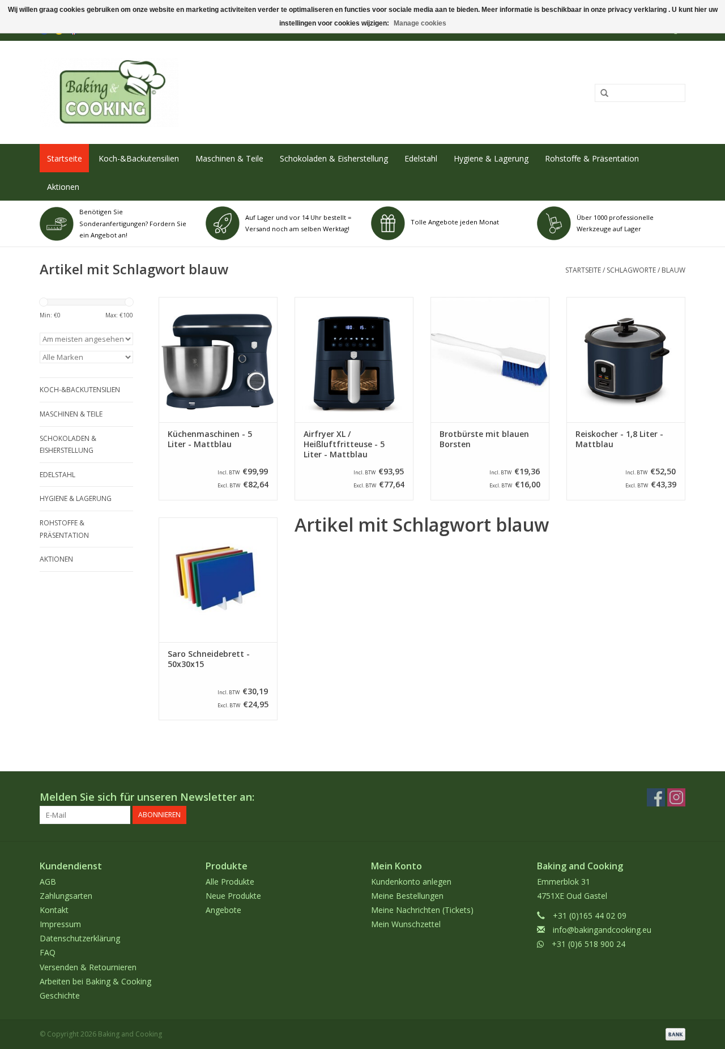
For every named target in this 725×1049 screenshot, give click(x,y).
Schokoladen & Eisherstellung (334, 158)
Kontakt (54, 909)
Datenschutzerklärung (80, 938)
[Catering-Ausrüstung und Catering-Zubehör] (230, 92)
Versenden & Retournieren (88, 967)
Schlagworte (631, 270)
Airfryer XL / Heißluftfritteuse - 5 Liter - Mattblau (344, 444)
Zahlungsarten (66, 895)
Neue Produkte (233, 895)
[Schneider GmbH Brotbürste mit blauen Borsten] (489, 359)
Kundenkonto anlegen (411, 881)
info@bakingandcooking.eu (602, 929)
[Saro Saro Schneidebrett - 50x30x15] (218, 579)
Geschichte (60, 995)
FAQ (48, 952)
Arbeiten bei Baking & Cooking (95, 981)
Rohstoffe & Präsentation (592, 158)
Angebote (223, 909)
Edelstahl (420, 158)
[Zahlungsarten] (673, 1033)
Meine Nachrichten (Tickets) (422, 909)
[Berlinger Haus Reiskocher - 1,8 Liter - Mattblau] (625, 359)
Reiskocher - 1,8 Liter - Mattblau (619, 439)
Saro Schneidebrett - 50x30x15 (209, 659)
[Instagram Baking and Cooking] (676, 797)
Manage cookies (420, 23)
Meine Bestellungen (407, 895)
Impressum (60, 924)
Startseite (64, 158)
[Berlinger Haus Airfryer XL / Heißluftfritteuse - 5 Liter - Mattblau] (354, 359)
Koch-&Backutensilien (139, 158)
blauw (673, 270)
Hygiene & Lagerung (491, 158)
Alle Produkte (230, 881)
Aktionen (63, 186)
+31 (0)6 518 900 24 (588, 943)
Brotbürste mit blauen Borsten (484, 439)
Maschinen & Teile (229, 158)
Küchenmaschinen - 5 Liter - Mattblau (210, 439)
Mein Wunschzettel (406, 924)
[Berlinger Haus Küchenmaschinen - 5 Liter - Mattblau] (218, 359)
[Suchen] (600, 93)
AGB (48, 881)
